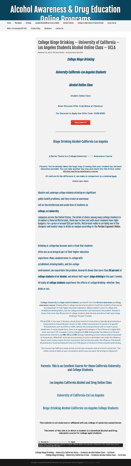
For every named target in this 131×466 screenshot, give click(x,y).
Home (9, 23)
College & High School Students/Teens (90, 23)
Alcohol (90, 156)
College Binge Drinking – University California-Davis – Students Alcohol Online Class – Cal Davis (74, 452)
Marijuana (18, 23)
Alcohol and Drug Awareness (58, 442)
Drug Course (112, 23)
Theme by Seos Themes (92, 462)
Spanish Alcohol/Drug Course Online (47, 23)
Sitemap (28, 23)
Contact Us (59, 28)
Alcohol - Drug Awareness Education (71, 52)
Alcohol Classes (68, 23)
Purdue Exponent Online (109, 226)
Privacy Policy (35, 28)
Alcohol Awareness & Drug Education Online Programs (65, 14)
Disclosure (48, 28)
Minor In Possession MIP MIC (17, 28)
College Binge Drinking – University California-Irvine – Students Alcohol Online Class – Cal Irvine (86, 455)
